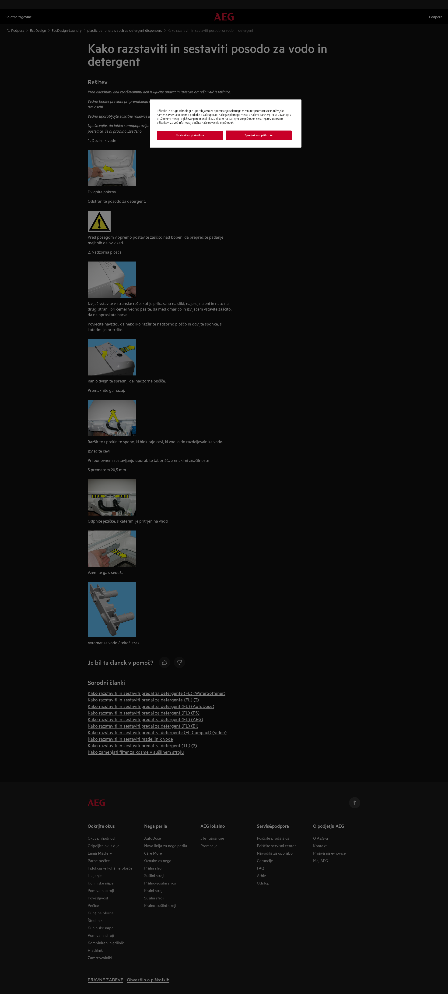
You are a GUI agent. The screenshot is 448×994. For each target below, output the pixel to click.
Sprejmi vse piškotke (259, 135)
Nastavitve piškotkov (190, 135)
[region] (225, 123)
